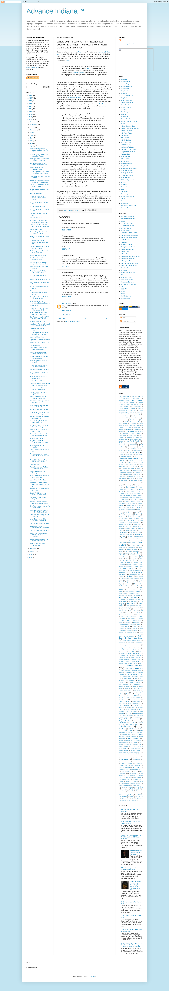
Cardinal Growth (123, 445)
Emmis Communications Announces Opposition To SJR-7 (39, 150)
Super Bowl (124, 760)
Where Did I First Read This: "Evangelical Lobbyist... (38, 460)
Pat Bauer (137, 690)
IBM (141, 557)
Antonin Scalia (123, 408)
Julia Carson (137, 609)
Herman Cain (129, 553)
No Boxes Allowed (126, 163)
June (32, 138)
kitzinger (133, 616)
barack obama (124, 416)
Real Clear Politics (126, 277)
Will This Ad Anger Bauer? (38, 206)
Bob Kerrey (138, 429)
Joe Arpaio (128, 595)
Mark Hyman (122, 642)
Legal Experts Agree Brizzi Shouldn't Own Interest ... (38, 519)
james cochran (131, 582)
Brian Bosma (122, 435)
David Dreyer (124, 486)
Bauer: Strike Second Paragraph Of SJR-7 (37, 168)
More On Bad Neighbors (37, 438)
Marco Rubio (136, 634)
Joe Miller (134, 597)
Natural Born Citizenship (130, 676)
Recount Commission (127, 715)
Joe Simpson (129, 599)
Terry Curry (135, 767)
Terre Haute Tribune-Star (128, 284)
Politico (123, 275)
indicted (121, 576)
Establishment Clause (125, 524)
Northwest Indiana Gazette (129, 168)
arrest (132, 412)
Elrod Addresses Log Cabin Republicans (38, 377)
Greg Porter (122, 547)
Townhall (123, 201)
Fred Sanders (139, 536)
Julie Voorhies (123, 610)
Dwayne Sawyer (134, 511)
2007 (30, 119)
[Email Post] (82, 210)
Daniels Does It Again (36, 218)
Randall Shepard (138, 713)
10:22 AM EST (66, 310)
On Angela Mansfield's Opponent (37, 329)
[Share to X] (91, 210)
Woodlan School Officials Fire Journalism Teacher (39, 155)
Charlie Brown (123, 452)
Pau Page (134, 692)
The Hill (123, 286)
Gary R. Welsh (66, 303)
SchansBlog (124, 191)
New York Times (126, 268)
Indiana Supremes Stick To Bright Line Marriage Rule (39, 263)
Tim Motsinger (131, 775)
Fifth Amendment (131, 530)
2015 (30, 98)
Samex (121, 740)
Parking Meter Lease (125, 690)
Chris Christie (139, 454)
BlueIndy (128, 429)
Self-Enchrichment (135, 748)
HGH (137, 553)
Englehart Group (138, 516)
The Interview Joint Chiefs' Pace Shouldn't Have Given (40, 388)
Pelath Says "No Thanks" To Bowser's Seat (38, 430)
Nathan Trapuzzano (130, 672)
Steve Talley (128, 756)
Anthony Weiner (123, 406)
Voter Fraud (122, 791)
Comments (125, 321)
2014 (30, 101)
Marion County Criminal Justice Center (131, 637)
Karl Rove (127, 612)
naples (121, 672)
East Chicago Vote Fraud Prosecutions (37, 544)
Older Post (108, 318)
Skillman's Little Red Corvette (39, 409)
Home (85, 318)
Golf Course (131, 542)
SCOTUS (123, 189)
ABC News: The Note (127, 216)
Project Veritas (131, 707)
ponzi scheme (124, 705)
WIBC (131, 797)
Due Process (136, 507)
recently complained (74, 97)
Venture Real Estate (124, 785)
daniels (121, 484)
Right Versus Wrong (36, 193)
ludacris (129, 630)
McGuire (140, 651)
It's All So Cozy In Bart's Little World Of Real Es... (39, 421)
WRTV (123, 291)
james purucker (123, 587)
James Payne (136, 585)
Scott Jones (134, 742)
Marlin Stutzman (135, 644)
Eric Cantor (124, 518)
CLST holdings (133, 466)
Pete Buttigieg (136, 697)
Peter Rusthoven (135, 699)
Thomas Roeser (125, 771)
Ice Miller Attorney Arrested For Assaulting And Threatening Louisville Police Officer (135, 886)
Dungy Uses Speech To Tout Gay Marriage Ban (39, 297)
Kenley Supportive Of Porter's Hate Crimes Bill (39, 251)
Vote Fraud (134, 789)
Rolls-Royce (131, 732)
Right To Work (129, 730)
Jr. (119, 609)
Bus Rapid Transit (132, 441)
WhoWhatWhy (125, 208)
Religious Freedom (124, 721)
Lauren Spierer (125, 620)
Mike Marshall (123, 663)
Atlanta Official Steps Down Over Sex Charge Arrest (38, 313)
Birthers (121, 429)
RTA (134, 734)
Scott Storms (137, 744)
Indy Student (125, 138)
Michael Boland (123, 657)
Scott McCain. (128, 744)
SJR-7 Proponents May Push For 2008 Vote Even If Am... (39, 333)
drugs (138, 505)
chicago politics (129, 454)
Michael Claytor (135, 657)
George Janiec (139, 538)
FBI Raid (133, 528)
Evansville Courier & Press (129, 233)
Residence (137, 721)
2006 (30, 554)
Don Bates (122, 503)
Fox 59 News (125, 240)
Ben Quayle (128, 421)
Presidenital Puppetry (127, 175)
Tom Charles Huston (124, 779)
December (33, 122)
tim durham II (134, 773)
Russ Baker (124, 184)
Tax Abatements (135, 765)
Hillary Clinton (123, 555)
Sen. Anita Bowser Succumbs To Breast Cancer (40, 506)
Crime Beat (122, 476)
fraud (123, 536)
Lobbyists (134, 628)
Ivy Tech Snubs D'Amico (37, 381)
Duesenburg (131, 509)
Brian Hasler (133, 435)
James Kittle (128, 583)
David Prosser (132, 489)
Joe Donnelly (137, 595)
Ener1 (129, 516)
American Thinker (126, 86)
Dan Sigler (134, 480)
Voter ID (131, 791)
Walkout (138, 791)
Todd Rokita (128, 777)
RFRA (132, 723)
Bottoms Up (125, 433)
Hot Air (123, 123)
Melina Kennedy (133, 653)
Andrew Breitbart (129, 402)
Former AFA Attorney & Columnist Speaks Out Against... (38, 197)
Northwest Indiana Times (128, 272)
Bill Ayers (136, 425)
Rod (137, 730)
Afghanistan (136, 398)
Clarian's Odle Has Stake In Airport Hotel (38, 393)
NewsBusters (125, 161)
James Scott (133, 587)
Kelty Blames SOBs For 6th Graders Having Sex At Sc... (39, 441)
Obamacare (130, 680)
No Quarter (124, 166)
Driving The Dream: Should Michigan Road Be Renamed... (38, 534)
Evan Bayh (122, 526)
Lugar (135, 630)
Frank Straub (139, 534)
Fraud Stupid (125, 105)
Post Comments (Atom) (72, 321)
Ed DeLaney (137, 514)
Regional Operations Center (129, 719)
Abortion (134, 396)
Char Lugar (128, 450)
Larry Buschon (131, 618)
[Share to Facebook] (93, 210)
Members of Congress (125, 655)
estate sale (137, 524)
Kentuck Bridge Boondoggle (126, 614)
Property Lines (125, 177)
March (32, 146)
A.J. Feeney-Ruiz (124, 396)
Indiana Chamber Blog (128, 126)
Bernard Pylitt (137, 421)
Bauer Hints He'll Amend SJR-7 (39, 342)
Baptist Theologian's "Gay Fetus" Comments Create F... (39, 353)
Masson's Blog (125, 154)
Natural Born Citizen (135, 674)
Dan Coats (131, 478)
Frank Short (129, 534)
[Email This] (86, 210)
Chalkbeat (124, 93)
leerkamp (128, 622)
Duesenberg (122, 509)
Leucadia (136, 622)
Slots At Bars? (34, 305)
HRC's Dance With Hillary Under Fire (38, 498)
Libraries (132, 624)
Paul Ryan (137, 694)
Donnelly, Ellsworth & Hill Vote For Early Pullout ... (39, 247)
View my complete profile (127, 44)
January (33, 551)
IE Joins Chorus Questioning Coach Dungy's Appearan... (39, 426)
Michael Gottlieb (124, 659)
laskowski (140, 618)
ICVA (122, 558)
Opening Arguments (127, 173)
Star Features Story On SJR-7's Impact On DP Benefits (39, 317)
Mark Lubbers (139, 642)
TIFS (134, 771)
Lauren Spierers (136, 620)
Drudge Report (125, 230)
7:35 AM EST (66, 266)
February (33, 548)
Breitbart (123, 221)
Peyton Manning (124, 701)
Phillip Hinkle (136, 701)
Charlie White (134, 452)
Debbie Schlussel (126, 100)
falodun (121, 528)
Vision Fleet (139, 787)
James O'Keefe (125, 585)
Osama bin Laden (124, 686)
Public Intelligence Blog (128, 180)
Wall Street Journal (124, 793)
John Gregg (131, 603)
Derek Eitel (124, 499)
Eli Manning (122, 516)
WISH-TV (123, 289)
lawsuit (121, 622)
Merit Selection (137, 655)
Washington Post (126, 296)
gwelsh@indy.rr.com (32, 67)
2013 (30, 103)
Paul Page (129, 694)
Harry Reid (128, 551)
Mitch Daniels (135, 665)
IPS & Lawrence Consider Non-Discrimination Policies (39, 406)
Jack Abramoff (134, 578)
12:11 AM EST (66, 230)
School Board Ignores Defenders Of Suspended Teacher (38, 292)
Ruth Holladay (125, 187)
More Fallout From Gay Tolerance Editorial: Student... (40, 302)
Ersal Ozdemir (134, 522)
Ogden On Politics (126, 170)
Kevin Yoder (139, 614)
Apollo (133, 408)
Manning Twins (131, 632)
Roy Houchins (126, 734)
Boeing (121, 431)
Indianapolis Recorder (128, 258)
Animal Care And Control (134, 404)
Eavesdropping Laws (126, 514)
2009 (30, 114)
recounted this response (103, 104)
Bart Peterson (136, 418)
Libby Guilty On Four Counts (38, 480)
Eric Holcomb (134, 518)
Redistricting (136, 717)
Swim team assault (138, 761)
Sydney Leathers (127, 763)
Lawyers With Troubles (128, 152)
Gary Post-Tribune (126, 244)
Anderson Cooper (124, 400)
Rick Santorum (133, 729)
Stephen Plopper (135, 752)
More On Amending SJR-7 (38, 321)
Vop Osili (124, 789)
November (33, 124)
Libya (138, 624)
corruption (128, 474)
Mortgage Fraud (136, 670)
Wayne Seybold (125, 795)
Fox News (124, 242)
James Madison (138, 583)
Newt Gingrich (128, 678)
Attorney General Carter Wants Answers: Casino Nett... (39, 159)
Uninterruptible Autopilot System (131, 783)
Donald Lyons (131, 503)
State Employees (123, 752)
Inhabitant (140, 576)
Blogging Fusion (126, 91)
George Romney (125, 540)
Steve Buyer (122, 754)
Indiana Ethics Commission (129, 560)
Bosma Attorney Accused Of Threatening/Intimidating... (39, 434)
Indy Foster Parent (126, 133)
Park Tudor (136, 688)
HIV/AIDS (132, 555)
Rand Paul (128, 713)
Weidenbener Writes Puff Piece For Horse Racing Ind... (39, 413)
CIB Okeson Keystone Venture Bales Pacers (131, 459)
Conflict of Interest (124, 470)
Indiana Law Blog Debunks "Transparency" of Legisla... (39, 502)
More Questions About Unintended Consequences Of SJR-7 (39, 242)
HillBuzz (123, 114)
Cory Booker (136, 474)
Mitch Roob (128, 668)
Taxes (120, 767)
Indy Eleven (129, 576)
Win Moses (125, 798)
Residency (122, 723)
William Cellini (139, 797)
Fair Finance (134, 526)
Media (123, 653)
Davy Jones (130, 491)
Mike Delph (136, 661)
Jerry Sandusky (131, 589)
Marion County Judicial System (131, 640)
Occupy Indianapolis (134, 682)
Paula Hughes (123, 695)
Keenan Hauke (137, 612)
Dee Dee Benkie (136, 493)
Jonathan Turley (126, 145)
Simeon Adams (135, 750)
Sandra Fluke (128, 740)
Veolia (123, 787)
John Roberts (130, 605)
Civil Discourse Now (127, 95)
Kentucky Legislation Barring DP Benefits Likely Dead (39, 511)
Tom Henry (135, 779)
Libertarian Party (123, 624)
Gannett (130, 538)
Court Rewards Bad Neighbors (39, 530)
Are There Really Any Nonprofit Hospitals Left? (39, 401)
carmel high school (135, 448)
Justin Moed (133, 610)
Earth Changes (128, 513)
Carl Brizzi (133, 445)
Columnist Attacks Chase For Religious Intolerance (39, 540)
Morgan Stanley (126, 670)
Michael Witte (136, 659)
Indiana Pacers (131, 564)
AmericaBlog (125, 84)
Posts (123, 318)
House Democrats (124, 557)
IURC (126, 578)
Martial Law (137, 648)
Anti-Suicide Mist (135, 406)
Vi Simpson (130, 787)
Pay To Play (132, 696)
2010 (30, 111)
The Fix (123, 198)
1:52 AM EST (66, 249)
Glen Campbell (137, 540)
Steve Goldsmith (132, 754)
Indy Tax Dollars (126, 140)
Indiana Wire (125, 254)
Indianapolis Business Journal (130, 256)
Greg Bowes (136, 545)
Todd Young (137, 777)
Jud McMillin (126, 609)
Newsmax (124, 270)
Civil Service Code (131, 464)
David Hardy (133, 486)
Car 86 (139, 443)
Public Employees (131, 709)
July (31, 135)
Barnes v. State (138, 416)
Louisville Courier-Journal (129, 265)
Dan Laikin (140, 478)
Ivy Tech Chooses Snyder (38, 255)
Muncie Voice (125, 159)
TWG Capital (134, 781)
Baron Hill (125, 418)
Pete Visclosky (123, 699)
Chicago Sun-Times (127, 223)
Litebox (135, 626)
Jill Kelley (137, 591)
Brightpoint (129, 437)
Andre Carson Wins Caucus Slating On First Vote (136, 852)
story (88, 68)
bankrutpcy (137, 414)
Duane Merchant (124, 507)
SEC (133, 746)
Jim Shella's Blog (126, 142)
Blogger (92, 976)
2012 (30, 106)
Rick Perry (122, 729)
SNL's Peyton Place (36, 229)
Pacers (134, 686)
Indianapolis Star (126, 261)
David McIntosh (130, 488)
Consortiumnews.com (127, 226)
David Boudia (139, 484)
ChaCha (121, 450)
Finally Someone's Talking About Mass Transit (38, 271)
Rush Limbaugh (131, 736)
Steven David (137, 756)
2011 (30, 109)
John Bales (122, 601)
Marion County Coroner (126, 636)
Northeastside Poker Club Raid (39, 369)
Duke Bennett (123, 511)
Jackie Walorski (130, 580)
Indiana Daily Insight (127, 249)
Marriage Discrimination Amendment (129, 646)
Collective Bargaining (128, 468)
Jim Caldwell (122, 593)
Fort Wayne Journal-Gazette (129, 235)
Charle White (137, 450)
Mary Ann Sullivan (132, 649)
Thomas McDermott (137, 769)
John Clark (134, 601)
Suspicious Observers (127, 282)
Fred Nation (130, 536)
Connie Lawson (136, 470)
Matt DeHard (132, 651)
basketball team (123, 420)
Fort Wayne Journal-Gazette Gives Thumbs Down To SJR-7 (40, 455)
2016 (30, 95)
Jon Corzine (139, 605)
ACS (141, 396)
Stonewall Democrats (124, 758)
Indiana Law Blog (126, 130)
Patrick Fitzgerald (124, 692)
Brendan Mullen (136, 433)
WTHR (123, 294)
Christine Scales (126, 456)
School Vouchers (123, 742)
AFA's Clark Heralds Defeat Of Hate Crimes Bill (39, 476)
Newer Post (61, 318)
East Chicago (139, 513)
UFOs (141, 781)
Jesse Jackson (129, 591)
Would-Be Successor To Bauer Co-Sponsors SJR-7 (39, 467)
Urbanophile (125, 203)
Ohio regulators (123, 684)
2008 (30, 117)
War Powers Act (136, 793)
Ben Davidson (134, 420)
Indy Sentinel (125, 135)
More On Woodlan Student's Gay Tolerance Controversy (39, 225)
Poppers (137, 705)
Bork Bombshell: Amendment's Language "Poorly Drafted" (39, 181)
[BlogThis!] (89, 210)
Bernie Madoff (123, 423)
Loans (128, 628)
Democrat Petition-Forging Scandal (131, 495)
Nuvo (79, 52)
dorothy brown (131, 505)
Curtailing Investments (134, 476)
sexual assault (123, 750)
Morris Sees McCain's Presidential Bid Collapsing (39, 527)
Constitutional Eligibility (125, 472)
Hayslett (135, 551)
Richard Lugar (131, 725)
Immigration (134, 558)
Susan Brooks (136, 759)
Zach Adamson (132, 800)
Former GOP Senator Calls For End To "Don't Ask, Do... (39, 366)
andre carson (137, 400)
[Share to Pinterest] (95, 210)
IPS (122, 578)
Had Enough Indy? (126, 112)
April (31, 143)
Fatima (127, 528)
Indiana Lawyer (125, 251)
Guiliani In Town (35, 464)
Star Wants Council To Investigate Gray (37, 258)
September (33, 130)
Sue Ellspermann (138, 758)
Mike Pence (133, 663)
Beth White (133, 423)
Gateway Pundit (126, 107)
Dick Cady (134, 499)
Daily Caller (124, 98)
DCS (138, 491)
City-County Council (132, 462)
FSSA (122, 538)
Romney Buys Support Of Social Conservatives (40, 417)
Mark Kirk (130, 642)
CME (141, 466)
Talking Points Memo (127, 196)
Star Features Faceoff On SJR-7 (40, 523)
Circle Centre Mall (133, 461)
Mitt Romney (139, 668)
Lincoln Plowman (124, 626)
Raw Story (124, 182)
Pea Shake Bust (35, 345)
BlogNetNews (125, 88)
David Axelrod (129, 484)
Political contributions (134, 703)
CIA (136, 456)
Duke (138, 509)
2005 (30, 557)
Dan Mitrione (124, 480)
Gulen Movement (132, 549)
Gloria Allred (122, 542)
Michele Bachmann (124, 661)
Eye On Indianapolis (127, 102)
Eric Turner (131, 520)
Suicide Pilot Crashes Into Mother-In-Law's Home (38, 494)
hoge (139, 555)
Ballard (128, 414)
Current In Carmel (126, 228)
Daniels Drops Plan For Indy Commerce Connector (38, 232)
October (32, 127)
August (32, 132)
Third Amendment (124, 769)
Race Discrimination (132, 711)
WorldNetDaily (125, 298)
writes (68, 60)
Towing (127, 781)
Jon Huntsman (125, 607)
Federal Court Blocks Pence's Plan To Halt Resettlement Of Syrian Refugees (131, 837)
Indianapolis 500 (123, 572)
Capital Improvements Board (127, 443)
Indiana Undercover (135, 570)
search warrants (123, 746)
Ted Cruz (127, 767)
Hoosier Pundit (125, 119)
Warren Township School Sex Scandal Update (39, 357)
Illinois (127, 558)
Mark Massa (124, 644)
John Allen (138, 599)
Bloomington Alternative (128, 219)
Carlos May (131, 447)
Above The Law (125, 79)
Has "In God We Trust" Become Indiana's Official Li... (39, 185)
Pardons (127, 688)
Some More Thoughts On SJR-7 (40, 279)
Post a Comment (65, 314)
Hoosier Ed (124, 116)
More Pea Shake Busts (37, 337)
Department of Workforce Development (132, 497)
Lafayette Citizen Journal (128, 149)
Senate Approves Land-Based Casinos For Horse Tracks (39, 172)
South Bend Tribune (127, 279)
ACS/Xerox (126, 398)
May (31, 141)
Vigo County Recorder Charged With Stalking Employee (40, 324)
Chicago (121, 454)
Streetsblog (124, 194)
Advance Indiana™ (55, 11)
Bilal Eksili (129, 425)
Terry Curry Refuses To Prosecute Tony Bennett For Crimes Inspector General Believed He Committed (131, 945)
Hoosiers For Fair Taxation (129, 121)
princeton (121, 707)
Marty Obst (122, 649)
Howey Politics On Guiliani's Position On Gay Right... (38, 397)
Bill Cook (128, 427)
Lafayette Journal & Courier (129, 263)
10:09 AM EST (66, 297)
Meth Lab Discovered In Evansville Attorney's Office (39, 164)
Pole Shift (122, 703)
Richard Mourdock (125, 727)
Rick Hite (138, 727)
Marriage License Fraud (125, 648)
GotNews (123, 109)
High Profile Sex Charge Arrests (40, 340)
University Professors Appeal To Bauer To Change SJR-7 (40, 384)
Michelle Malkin (125, 156)
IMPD (141, 559)
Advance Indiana (78, 72)
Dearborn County (123, 493)
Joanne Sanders (133, 593)
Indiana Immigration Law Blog (130, 128)
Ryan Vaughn (133, 738)
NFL (136, 678)
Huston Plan (134, 557)
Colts (138, 468)
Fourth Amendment (135, 532)
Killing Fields (124, 616)
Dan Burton (122, 478)
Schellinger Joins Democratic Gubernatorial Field (39, 309)
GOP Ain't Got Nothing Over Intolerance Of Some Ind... (39, 221)
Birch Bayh (137, 427)
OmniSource (136, 684)
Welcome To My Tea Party (129, 205)
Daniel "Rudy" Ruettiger (133, 482)
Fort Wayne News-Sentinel (129, 237)
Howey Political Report (128, 247)
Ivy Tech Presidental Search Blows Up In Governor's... (38, 348)
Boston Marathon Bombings (134, 431)
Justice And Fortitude (127, 147)
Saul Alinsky (137, 740)
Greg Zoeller (131, 547)
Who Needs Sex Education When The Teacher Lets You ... (39, 484)
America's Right (125, 81)
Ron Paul (140, 732)
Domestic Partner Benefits (133, 501)
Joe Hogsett (123, 597)
